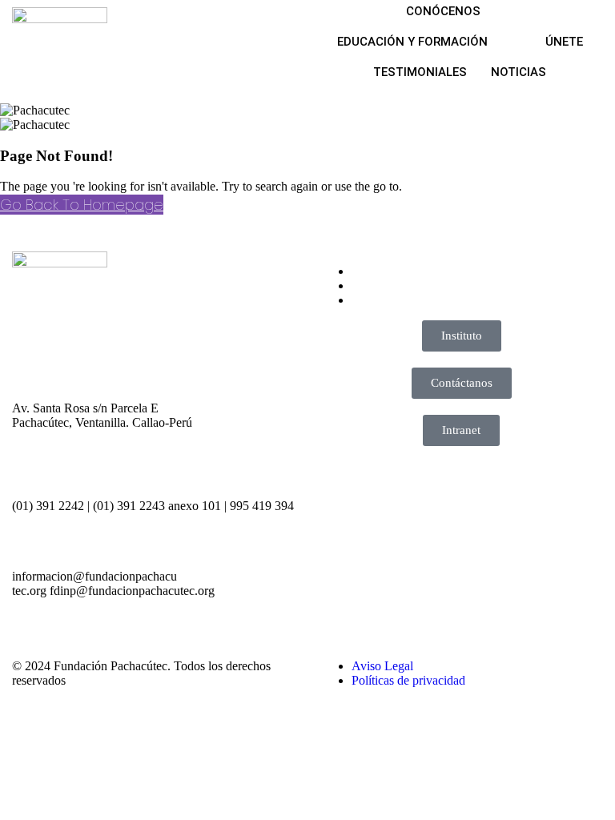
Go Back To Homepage (81, 205)
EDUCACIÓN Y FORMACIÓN (412, 41)
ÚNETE (564, 41)
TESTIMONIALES (420, 72)
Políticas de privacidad (408, 680)
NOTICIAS (518, 72)
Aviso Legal (382, 666)
